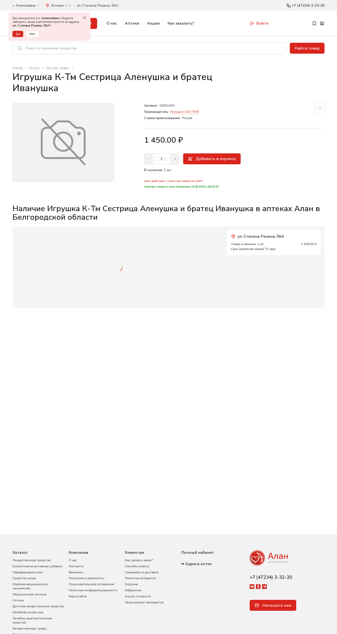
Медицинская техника (29, 594)
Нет (32, 34)
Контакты (76, 566)
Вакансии (76, 572)
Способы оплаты (137, 566)
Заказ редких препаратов (144, 602)
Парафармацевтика (27, 572)
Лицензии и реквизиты (86, 578)
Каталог (20, 552)
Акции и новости (138, 596)
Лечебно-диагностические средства (32, 620)
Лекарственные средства (31, 560)
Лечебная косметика (27, 612)
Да (18, 34)
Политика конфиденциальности (93, 590)
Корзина (131, 584)
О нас (111, 23)
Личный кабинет (197, 552)
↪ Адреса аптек (196, 563)
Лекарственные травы (29, 628)
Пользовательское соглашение (91, 584)
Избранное (133, 590)
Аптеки (132, 23)
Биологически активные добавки (37, 566)
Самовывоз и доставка (141, 572)
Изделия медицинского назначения (30, 586)
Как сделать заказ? (139, 560)
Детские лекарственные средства (38, 606)
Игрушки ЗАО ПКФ (184, 112)
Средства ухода (24, 578)
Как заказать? (181, 23)
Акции (153, 23)
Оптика (18, 600)
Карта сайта (78, 596)
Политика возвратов (140, 578)
